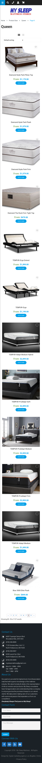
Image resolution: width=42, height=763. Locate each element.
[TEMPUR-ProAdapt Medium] (21, 432)
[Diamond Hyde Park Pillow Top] (21, 59)
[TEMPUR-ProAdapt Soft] (21, 385)
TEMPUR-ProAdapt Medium (21, 449)
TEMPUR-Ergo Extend (21, 260)
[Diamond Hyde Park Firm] (21, 152)
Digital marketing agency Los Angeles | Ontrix (25, 756)
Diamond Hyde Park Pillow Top (21, 75)
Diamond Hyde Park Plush (21, 122)
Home (3, 20)
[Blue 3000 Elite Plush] (21, 573)
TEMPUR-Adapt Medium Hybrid (21, 354)
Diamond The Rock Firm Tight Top (21, 213)
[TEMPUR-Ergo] (21, 290)
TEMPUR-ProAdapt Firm (21, 496)
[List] (23, 35)
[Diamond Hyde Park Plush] (21, 105)
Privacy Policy (21, 759)
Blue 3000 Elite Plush (21, 590)
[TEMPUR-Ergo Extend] (21, 243)
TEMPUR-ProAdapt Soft (21, 402)
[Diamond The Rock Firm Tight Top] (21, 197)
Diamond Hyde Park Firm (21, 169)
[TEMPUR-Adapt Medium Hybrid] (21, 338)
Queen (24, 20)
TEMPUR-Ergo (21, 307)
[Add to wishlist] (35, 47)
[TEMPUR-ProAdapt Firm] (21, 479)
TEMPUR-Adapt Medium (21, 543)
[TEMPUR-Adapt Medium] (21, 526)
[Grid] (19, 35)
